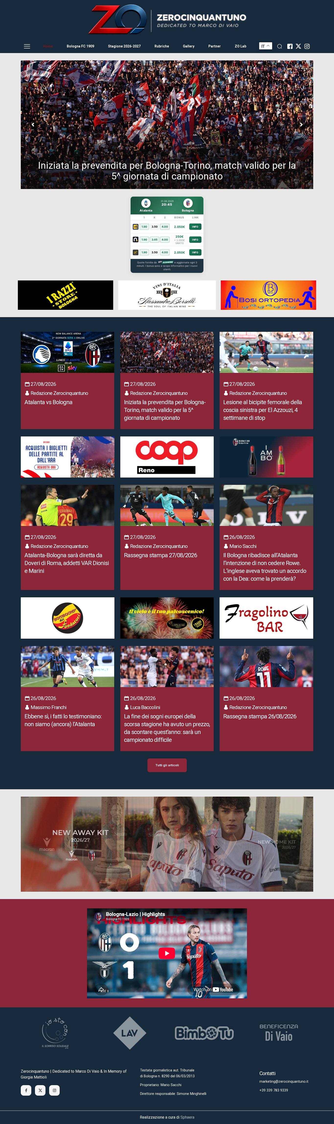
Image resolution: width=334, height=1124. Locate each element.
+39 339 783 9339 (273, 1090)
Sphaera (187, 1117)
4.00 (165, 226)
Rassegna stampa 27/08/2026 (160, 555)
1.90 (144, 226)
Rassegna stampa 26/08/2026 (259, 716)
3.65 (154, 239)
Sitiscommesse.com (165, 262)
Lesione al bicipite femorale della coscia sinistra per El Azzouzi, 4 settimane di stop (167, 171)
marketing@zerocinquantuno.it (283, 1081)
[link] (167, 19)
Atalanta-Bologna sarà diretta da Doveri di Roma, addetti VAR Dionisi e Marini (66, 563)
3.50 (155, 226)
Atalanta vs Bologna (48, 402)
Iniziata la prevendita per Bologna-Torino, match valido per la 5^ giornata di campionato (165, 410)
